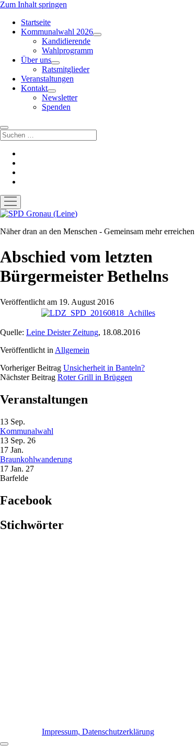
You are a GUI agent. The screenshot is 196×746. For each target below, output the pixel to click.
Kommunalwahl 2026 (57, 31)
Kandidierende (66, 41)
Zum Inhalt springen (33, 4)
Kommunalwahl (26, 431)
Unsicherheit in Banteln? (104, 367)
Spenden (56, 106)
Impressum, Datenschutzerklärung (98, 731)
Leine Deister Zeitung (62, 332)
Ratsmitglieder (65, 69)
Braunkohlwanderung (36, 459)
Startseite (36, 22)
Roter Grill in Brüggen (94, 377)
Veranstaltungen (47, 78)
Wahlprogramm (67, 50)
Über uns (36, 59)
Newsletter (59, 97)
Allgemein (72, 350)
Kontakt (34, 88)
